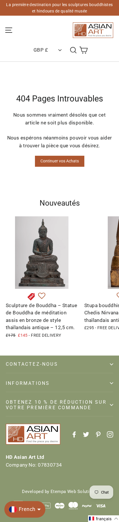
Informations (28, 383)
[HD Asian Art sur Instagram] (110, 434)
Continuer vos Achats (59, 161)
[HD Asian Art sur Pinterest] (98, 434)
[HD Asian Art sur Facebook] (74, 434)
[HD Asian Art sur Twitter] (86, 434)
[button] (41, 296)
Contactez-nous (32, 364)
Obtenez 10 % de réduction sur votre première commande (56, 404)
